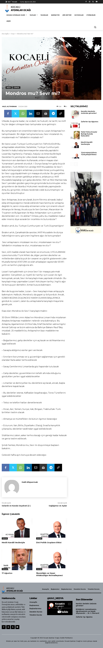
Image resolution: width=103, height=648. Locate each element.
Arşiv (13, 34)
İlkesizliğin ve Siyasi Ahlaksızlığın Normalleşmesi (49, 574)
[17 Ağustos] (17, 559)
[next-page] (76, 164)
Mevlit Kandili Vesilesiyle (13, 542)
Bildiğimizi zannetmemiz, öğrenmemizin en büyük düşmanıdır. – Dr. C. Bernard (87, 611)
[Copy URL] (60, 113)
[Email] (38, 113)
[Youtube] (96, 1)
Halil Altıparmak (9, 106)
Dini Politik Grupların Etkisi (48, 542)
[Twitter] (93, 1)
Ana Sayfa (5, 34)
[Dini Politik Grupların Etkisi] (51, 529)
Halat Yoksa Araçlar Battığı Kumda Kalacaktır (89, 134)
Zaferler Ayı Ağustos (89, 122)
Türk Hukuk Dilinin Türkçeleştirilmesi (89, 154)
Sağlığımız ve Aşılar (58, 506)
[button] (95, 27)
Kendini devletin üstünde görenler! (89, 112)
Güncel (16, 87)
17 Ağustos (7, 573)
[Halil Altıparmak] (11, 487)
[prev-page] (72, 164)
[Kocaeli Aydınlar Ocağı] (22, 8)
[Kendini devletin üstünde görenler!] (75, 114)
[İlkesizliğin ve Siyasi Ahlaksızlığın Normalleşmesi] (51, 559)
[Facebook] (86, 1)
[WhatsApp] (23, 113)
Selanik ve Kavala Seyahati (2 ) (16, 506)
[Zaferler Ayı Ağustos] (75, 125)
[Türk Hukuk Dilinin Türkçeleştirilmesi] (75, 156)
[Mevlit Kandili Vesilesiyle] (17, 529)
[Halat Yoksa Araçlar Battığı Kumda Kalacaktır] (75, 135)
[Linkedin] (30, 113)
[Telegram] (53, 113)
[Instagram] (89, 1)
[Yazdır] (45, 113)
